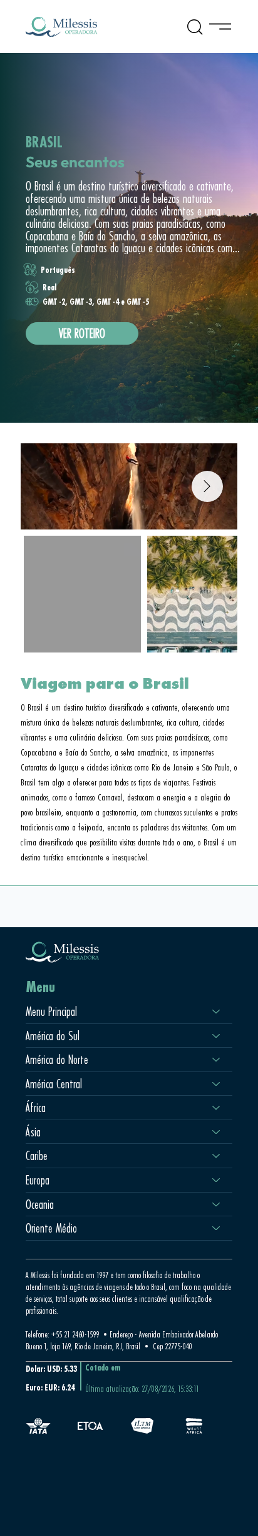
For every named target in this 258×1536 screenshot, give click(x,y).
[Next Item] (207, 486)
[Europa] (216, 1180)
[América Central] (216, 1084)
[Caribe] (216, 1156)
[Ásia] (216, 1132)
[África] (216, 1108)
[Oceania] (216, 1204)
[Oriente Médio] (216, 1228)
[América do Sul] (216, 1036)
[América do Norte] (216, 1059)
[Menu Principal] (216, 1011)
